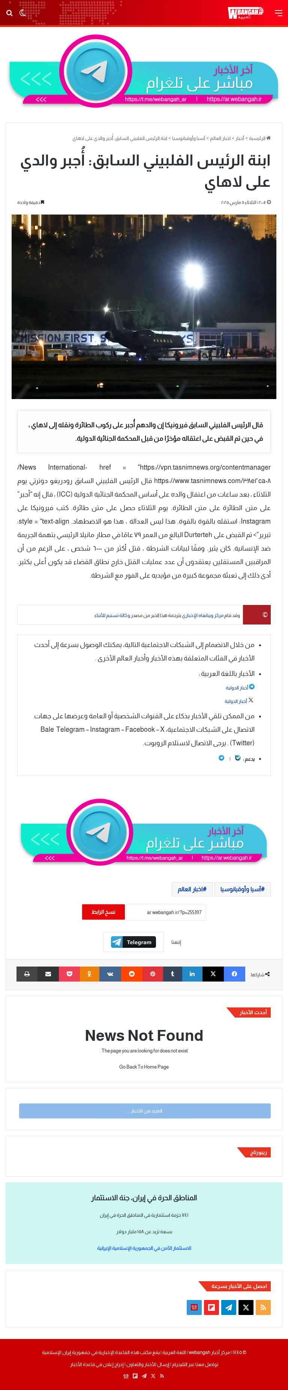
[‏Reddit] (131, 974)
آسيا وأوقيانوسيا (188, 138)
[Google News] (194, 1307)
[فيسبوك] (234, 974)
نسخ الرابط (104, 912)
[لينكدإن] (192, 974)
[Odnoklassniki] (90, 974)
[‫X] (213, 974)
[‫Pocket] (69, 974)
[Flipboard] (133, 942)
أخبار (240, 138)
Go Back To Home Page (144, 1067)
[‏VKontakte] (110, 974)
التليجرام (179, 1364)
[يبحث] (9, 16)
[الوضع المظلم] (22, 16)
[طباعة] (27, 974)
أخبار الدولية (237, 687)
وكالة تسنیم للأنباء (112, 615)
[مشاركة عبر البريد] (48, 974)
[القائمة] (278, 16)
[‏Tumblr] (172, 974)
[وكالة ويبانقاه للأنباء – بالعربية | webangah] (245, 13)
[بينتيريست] (152, 974)
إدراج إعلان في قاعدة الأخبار (97, 1364)
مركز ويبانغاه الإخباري (203, 615)
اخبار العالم (220, 138)
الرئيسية (257, 138)
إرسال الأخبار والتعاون (148, 1364)
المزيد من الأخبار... (145, 1111)
